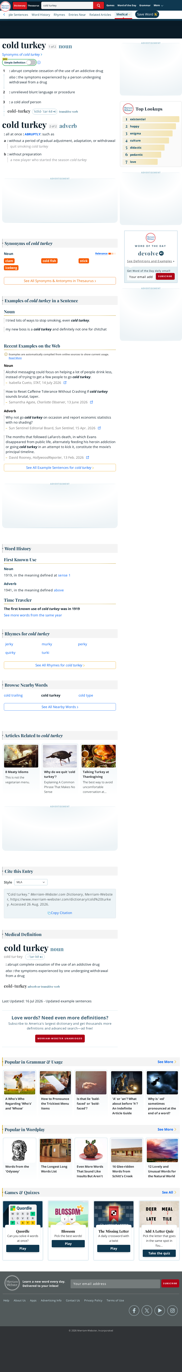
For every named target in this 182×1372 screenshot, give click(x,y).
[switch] (19, 62)
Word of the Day (126, 5)
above (59, 590)
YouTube (159, 1310)
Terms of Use (115, 1300)
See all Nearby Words (59, 707)
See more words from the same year (33, 615)
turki (45, 652)
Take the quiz (159, 1253)
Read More (15, 358)
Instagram (172, 1310)
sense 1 (64, 575)
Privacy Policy (93, 1300)
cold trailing (13, 695)
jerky (9, 644)
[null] (161, 253)
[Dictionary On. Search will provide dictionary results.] (27, 6)
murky (47, 644)
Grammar (145, 5)
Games (110, 5)
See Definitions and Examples (149, 261)
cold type (86, 695)
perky (82, 644)
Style (8, 882)
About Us (20, 1300)
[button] (158, 5)
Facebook (134, 1310)
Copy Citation (61, 912)
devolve (148, 253)
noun (65, 46)
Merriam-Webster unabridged (60, 1038)
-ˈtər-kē (34, 956)
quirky (10, 652)
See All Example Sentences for (58, 467)
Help (6, 1300)
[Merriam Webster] (150, 238)
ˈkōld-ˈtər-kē (43, 111)
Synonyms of (21, 54)
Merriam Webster (12, 1283)
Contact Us (73, 1300)
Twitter (147, 1310)
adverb (68, 125)
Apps (34, 1300)
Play (22, 1248)
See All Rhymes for (58, 665)
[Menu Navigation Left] (4, 14)
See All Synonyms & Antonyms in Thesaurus (59, 280)
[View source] (65, 382)
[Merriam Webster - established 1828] (5, 4)
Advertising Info (52, 1300)
